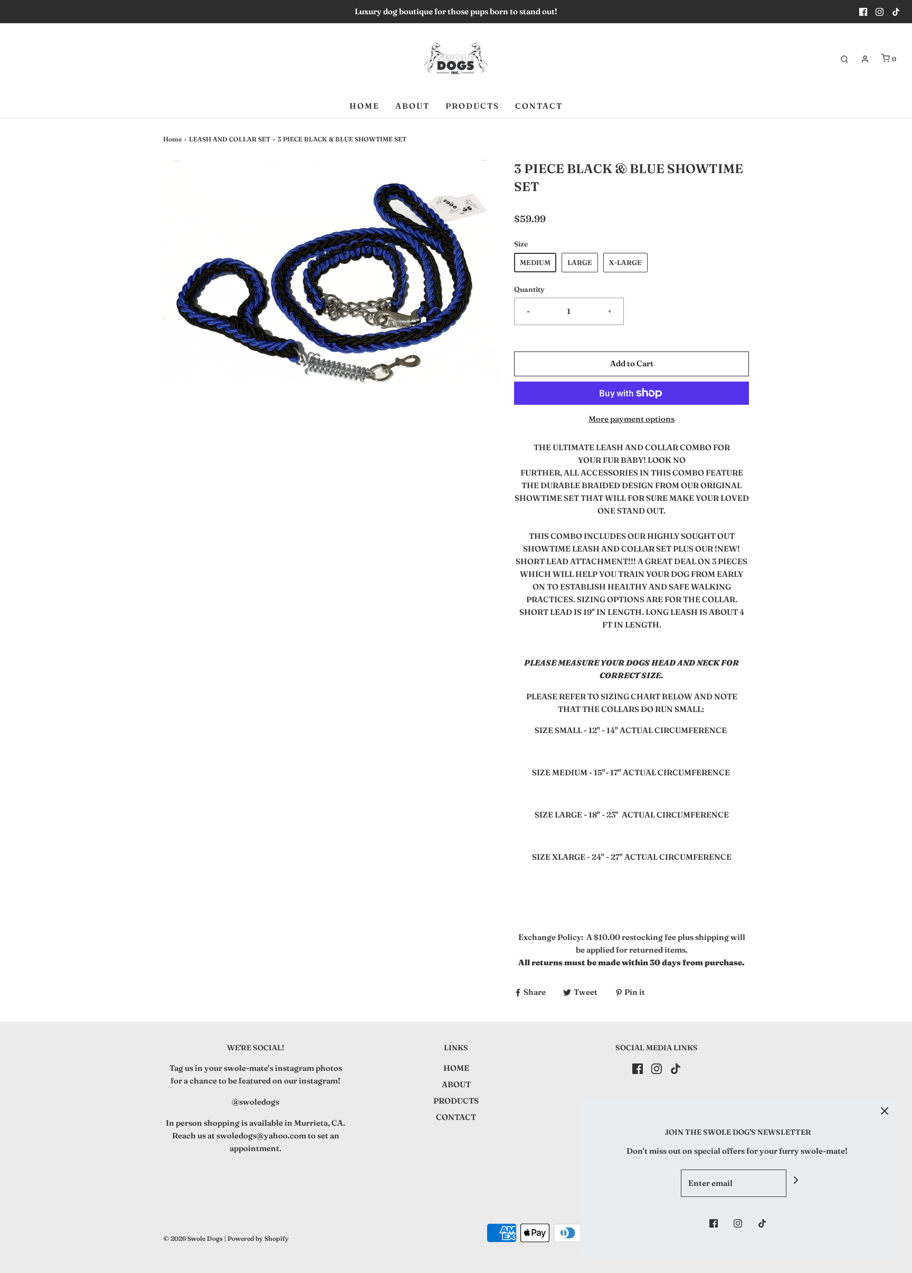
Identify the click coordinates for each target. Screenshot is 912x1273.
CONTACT (539, 106)
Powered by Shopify (258, 1238)
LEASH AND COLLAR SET (229, 139)
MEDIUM (535, 262)
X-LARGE (625, 262)
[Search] (844, 59)
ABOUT (412, 106)
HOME (364, 106)
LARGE (579, 262)
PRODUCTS (472, 106)
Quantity (529, 289)
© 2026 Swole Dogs (193, 1238)
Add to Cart (631, 363)
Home (172, 139)
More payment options (631, 419)
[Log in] (865, 59)
